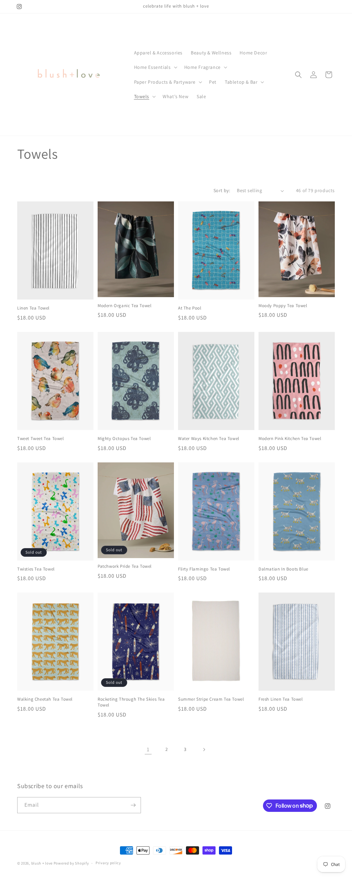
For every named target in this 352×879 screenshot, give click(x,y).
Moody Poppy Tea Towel (282, 305)
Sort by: (221, 190)
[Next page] (203, 749)
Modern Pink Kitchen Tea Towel (289, 438)
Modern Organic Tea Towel (124, 305)
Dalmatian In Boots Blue (283, 569)
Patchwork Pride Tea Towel (125, 566)
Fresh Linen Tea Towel (280, 699)
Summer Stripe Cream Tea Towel (211, 699)
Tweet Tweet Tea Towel (40, 438)
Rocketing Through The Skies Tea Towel (131, 702)
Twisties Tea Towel (36, 569)
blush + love (42, 863)
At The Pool (189, 308)
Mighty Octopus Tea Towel (124, 438)
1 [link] (148, 749)
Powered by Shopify (71, 863)
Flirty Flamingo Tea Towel (204, 569)
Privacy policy (108, 862)
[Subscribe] (133, 805)
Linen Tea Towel (33, 308)
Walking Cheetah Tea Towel (45, 699)
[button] (155, 67)
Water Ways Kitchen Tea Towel (208, 438)
